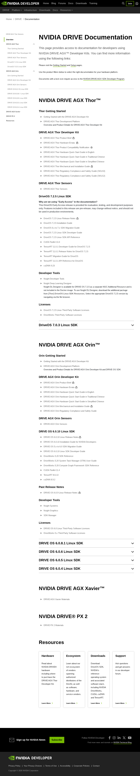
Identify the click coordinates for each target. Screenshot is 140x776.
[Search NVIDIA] (123, 3)
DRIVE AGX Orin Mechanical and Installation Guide (67, 406)
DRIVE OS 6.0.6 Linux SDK (17, 98)
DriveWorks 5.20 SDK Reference (58, 456)
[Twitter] (124, 737)
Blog (53, 3)
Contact (96, 766)
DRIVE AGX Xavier (13, 112)
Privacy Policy (14, 766)
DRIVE (6, 10)
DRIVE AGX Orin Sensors (17, 85)
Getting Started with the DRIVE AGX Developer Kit (66, 117)
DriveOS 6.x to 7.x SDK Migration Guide (62, 228)
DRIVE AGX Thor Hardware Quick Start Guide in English (69, 152)
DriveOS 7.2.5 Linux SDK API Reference (62, 237)
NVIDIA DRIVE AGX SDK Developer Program (103, 79)
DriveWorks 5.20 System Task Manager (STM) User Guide (70, 461)
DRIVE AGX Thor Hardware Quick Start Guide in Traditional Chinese (74, 157)
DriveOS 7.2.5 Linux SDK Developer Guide (63, 232)
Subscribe (57, 740)
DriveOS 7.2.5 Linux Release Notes (59, 218)
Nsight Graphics (51, 510)
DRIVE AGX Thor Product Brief (58, 138)
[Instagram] (114, 737)
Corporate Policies (82, 766)
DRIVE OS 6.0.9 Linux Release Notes (61, 492)
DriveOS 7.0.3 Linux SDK (17, 67)
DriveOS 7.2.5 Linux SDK (17, 62)
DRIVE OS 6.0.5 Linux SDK (17, 103)
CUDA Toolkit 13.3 (52, 242)
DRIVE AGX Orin (12, 71)
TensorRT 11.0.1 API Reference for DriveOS (63, 261)
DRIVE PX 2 (10, 116)
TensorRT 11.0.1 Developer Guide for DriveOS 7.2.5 (67, 246)
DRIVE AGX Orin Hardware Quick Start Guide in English (69, 392)
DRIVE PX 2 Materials (54, 625)
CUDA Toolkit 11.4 (52, 470)
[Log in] (137, 3)
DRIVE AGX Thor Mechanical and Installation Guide (67, 166)
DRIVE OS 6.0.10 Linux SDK (18, 89)
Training (93, 3)
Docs (70, 3)
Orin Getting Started (15, 76)
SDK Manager (50, 515)
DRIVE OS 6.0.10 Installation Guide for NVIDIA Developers (70, 442)
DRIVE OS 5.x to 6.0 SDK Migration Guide (63, 446)
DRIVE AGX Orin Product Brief (57, 382)
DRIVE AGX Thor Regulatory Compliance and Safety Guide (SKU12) (74, 176)
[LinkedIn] (119, 737)
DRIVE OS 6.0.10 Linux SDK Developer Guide (64, 451)
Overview (9, 39)
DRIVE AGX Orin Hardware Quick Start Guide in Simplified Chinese (74, 401)
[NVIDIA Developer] (20, 3)
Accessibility (65, 766)
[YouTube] (130, 737)
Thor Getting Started (16, 49)
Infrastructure (30, 10)
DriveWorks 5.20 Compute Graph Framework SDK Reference (71, 465)
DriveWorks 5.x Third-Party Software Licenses (64, 533)
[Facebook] (110, 737)
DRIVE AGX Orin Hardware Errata (59, 387)
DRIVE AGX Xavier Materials (57, 599)
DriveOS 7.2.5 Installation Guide (58, 223)
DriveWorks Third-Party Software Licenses (63, 315)
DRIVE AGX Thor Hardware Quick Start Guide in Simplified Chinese (74, 161)
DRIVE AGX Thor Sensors (17, 58)
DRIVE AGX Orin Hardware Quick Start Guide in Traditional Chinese (74, 397)
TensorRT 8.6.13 (51, 475)
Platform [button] (16, 10)
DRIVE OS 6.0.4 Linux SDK (17, 107)
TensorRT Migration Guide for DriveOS (61, 256)
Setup (73, 65)
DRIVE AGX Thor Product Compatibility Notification (66, 147)
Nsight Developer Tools (54, 279)
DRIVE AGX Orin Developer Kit (19, 80)
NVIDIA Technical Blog (122, 742)
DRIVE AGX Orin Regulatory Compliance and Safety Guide (70, 411)
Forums (62, 3)
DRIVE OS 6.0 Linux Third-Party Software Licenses (67, 528)
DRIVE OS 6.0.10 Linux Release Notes (61, 437)
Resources (10, 121)
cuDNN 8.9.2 (49, 479)
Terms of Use (51, 766)
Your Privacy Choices (33, 766)
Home (46, 3)
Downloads (81, 3)
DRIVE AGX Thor (12, 44)
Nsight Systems (51, 506)
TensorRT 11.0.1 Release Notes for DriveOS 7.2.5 (66, 251)
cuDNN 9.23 (49, 265)
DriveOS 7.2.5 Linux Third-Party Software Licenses (66, 310)
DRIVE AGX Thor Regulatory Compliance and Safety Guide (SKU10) (74, 171)
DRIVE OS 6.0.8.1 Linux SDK (18, 94)
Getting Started (59, 65)
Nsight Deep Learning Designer (58, 283)
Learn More (46, 703)
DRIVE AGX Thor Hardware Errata (59, 143)
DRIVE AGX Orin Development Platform (62, 366)
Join (130, 3)
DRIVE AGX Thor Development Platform (62, 121)
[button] (86, 325)
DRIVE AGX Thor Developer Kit (19, 53)
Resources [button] (65, 10)
